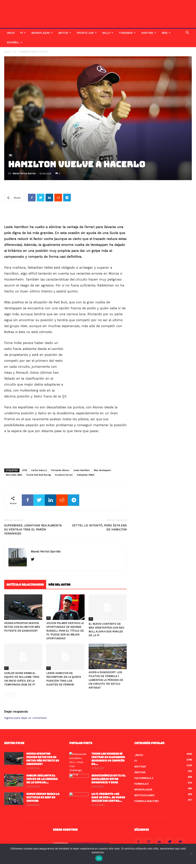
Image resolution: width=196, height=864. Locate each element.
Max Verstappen (102, 470)
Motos (63, 32)
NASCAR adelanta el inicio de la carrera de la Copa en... (42, 779)
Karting (147, 32)
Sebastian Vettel (85, 475)
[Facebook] (138, 842)
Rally (106, 32)
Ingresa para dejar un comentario (25, 717)
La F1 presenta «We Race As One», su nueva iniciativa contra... (108, 797)
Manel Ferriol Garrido (24, 173)
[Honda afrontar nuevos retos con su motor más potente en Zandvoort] (23, 607)
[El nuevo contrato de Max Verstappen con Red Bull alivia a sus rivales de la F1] (108, 607)
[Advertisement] (65, 214)
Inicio (11, 32)
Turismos (126, 32)
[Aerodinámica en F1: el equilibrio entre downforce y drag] (78, 780)
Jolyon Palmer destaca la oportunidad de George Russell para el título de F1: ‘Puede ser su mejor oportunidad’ (65, 631)
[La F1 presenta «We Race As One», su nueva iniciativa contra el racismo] (78, 799)
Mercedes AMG (14, 475)
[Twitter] (34, 559)
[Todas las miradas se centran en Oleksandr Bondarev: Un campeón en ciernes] (78, 764)
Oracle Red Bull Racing (38, 475)
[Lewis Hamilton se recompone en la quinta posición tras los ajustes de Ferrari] (65, 657)
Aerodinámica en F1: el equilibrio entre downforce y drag (108, 779)
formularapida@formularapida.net (89, 843)
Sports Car (85, 32)
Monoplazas (40, 32)
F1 (21, 32)
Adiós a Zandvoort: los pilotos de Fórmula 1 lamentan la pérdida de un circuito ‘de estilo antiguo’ (106, 680)
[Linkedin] (159, 842)
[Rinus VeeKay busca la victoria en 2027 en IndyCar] (13, 798)
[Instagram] (149, 842)
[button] (187, 33)
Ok (99, 858)
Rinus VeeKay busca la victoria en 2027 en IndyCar (42, 797)
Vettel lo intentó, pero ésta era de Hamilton (99, 527)
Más (164, 32)
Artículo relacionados (25, 584)
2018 (24, 470)
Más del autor (59, 584)
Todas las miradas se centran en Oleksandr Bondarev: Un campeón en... (108, 759)
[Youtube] (180, 842)
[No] (191, 854)
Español (13, 42)
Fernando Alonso (60, 470)
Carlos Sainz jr (39, 470)
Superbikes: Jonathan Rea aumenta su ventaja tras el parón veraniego (33, 529)
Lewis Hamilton (82, 470)
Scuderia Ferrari (64, 475)
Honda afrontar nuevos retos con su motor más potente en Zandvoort (22, 627)
